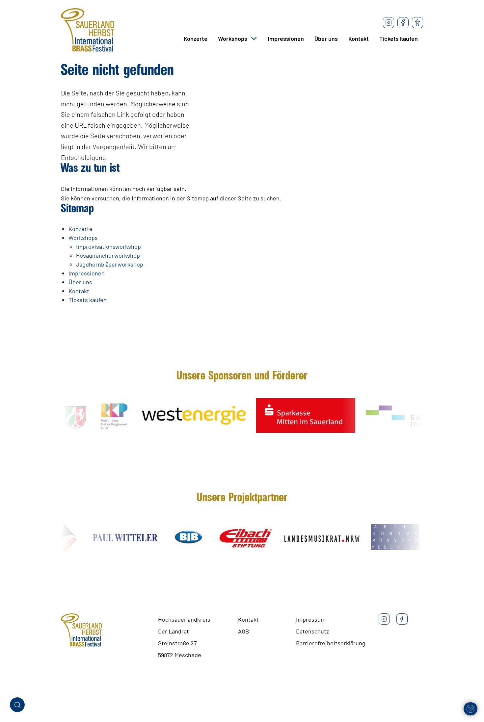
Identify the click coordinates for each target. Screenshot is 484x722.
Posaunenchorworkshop (108, 255)
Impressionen (286, 38)
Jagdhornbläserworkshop (109, 264)
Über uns (326, 38)
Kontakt (358, 38)
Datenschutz (312, 631)
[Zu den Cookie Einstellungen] (470, 708)
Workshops (232, 38)
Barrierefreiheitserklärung (330, 643)
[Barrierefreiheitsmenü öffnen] (417, 22)
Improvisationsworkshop (108, 246)
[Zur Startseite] (87, 31)
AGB (243, 631)
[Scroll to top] (468, 690)
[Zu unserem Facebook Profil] (403, 22)
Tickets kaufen (398, 38)
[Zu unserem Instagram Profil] (388, 22)
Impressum (311, 619)
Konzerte (195, 38)
